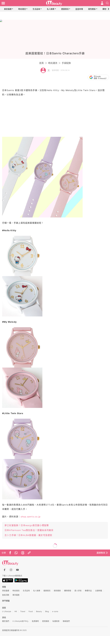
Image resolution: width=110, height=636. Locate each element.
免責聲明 (35, 621)
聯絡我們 (66, 621)
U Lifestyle (6, 611)
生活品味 (36, 9)
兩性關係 (92, 9)
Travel (22, 611)
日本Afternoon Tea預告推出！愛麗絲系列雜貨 (29, 530)
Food (31, 611)
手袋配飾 (66, 63)
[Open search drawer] (107, 3)
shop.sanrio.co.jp (31, 516)
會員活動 (5, 595)
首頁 (41, 63)
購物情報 (106, 9)
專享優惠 (15, 595)
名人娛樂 (50, 9)
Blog (47, 611)
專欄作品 (88, 590)
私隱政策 (55, 621)
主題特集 (98, 590)
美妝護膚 (8, 9)
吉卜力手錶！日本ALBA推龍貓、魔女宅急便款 (28, 535)
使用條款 (45, 621)
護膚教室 (101, 552)
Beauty (39, 611)
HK (15, 611)
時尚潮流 (22, 9)
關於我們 (5, 621)
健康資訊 (65, 9)
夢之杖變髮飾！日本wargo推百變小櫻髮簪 (27, 525)
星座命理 (79, 9)
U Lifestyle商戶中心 (20, 621)
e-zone (55, 611)
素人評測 (77, 590)
